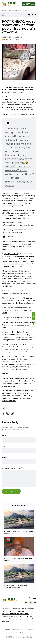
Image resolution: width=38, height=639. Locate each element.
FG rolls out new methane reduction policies (18, 559)
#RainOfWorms (14, 166)
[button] (3, 14)
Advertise (29, 629)
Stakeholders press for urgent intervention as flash (16, 586)
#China (27, 166)
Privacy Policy (18, 629)
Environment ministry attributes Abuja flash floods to (19, 532)
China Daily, (16, 332)
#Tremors (21, 170)
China (20, 92)
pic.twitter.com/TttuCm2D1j (21, 174)
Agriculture (7, 39)
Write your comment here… (12, 468)
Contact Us (19, 633)
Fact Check (15, 39)
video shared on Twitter (23, 109)
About (7, 629)
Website (5, 457)
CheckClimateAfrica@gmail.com (15, 614)
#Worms (10, 170)
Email (4, 446)
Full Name (6, 435)
